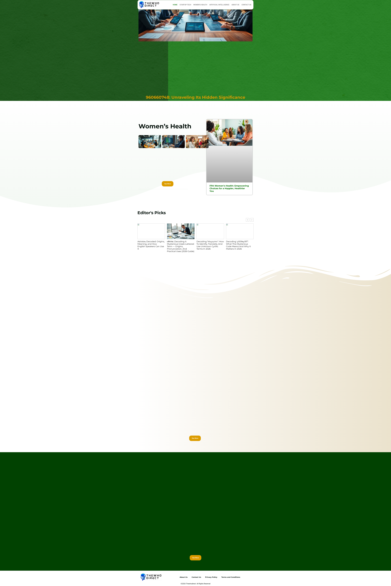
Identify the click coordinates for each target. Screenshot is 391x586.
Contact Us (246, 5)
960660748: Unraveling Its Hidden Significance (195, 97)
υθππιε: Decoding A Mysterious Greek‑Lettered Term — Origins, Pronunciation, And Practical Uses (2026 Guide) (180, 246)
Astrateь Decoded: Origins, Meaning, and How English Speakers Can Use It (151, 245)
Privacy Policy (211, 577)
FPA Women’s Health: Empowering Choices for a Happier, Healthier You (229, 188)
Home (175, 5)
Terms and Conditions (230, 577)
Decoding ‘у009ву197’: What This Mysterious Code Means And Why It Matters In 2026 (238, 245)
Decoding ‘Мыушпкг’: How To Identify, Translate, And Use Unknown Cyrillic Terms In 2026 (210, 245)
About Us (235, 5)
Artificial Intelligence (219, 5)
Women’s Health (200, 5)
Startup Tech (185, 5)
